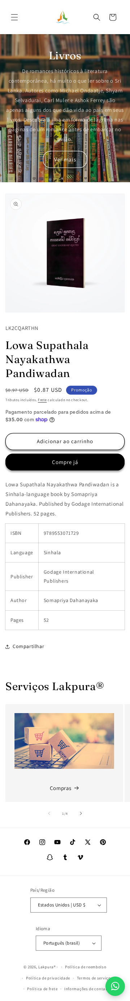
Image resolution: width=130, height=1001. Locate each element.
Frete (42, 400)
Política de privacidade (48, 978)
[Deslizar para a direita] (81, 813)
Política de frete (42, 988)
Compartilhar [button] (28, 646)
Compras (61, 788)
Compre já (65, 462)
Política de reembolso (86, 966)
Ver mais (65, 159)
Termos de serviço (94, 978)
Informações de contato (86, 988)
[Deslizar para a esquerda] (49, 813)
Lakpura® (47, 966)
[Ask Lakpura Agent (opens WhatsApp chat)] (115, 986)
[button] (14, 17)
